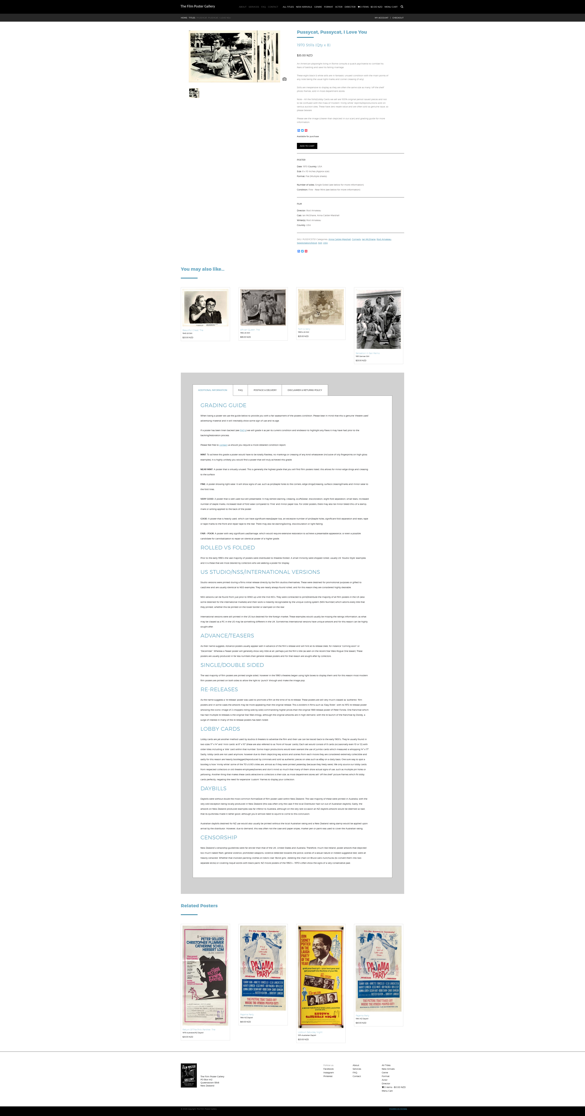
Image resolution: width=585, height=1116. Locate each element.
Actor (338, 6)
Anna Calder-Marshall (339, 239)
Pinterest (327, 1076)
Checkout (398, 17)
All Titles (288, 6)
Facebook (328, 1069)
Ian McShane (369, 239)
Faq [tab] (240, 390)
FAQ (263, 6)
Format (328, 6)
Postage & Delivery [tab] (265, 390)
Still (320, 243)
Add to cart (307, 146)
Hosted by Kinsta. (398, 1108)
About (242, 6)
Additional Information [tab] (212, 390)
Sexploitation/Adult (307, 243)
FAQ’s (243, 430)
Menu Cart (391, 6)
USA (325, 243)
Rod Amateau (384, 239)
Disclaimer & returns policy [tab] (305, 390)
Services (254, 6)
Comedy (356, 239)
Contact (273, 6)
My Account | (383, 17)
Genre (318, 6)
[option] (234, 56)
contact (223, 445)
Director (350, 6)
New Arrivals (304, 6)
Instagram (328, 1072)
